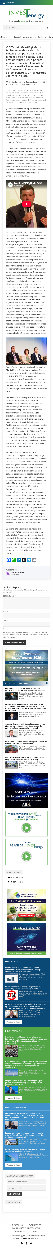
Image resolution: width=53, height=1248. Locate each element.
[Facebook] (26, 1243)
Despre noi (18, 1225)
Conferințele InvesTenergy (26, 1228)
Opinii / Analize (19, 84)
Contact (34, 1231)
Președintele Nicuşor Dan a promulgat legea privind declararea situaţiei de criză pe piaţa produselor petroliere (23, 1083)
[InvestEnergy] (26, 14)
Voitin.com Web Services (31, 1238)
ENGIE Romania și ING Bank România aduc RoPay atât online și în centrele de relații (25, 1150)
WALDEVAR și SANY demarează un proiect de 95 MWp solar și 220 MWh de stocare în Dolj (24, 758)
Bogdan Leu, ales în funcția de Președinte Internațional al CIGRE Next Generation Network (25, 689)
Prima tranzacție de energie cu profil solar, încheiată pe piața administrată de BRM (23, 988)
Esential (36, 82)
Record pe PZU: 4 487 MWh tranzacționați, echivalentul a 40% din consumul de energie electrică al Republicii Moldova (23, 969)
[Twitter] (31, 1243)
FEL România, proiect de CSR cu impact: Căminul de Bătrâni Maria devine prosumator (26, 743)
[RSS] (22, 1243)
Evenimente (35, 1225)
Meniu (10, 2)
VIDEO (34, 84)
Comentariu (9, 596)
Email (6, 620)
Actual (20, 90)
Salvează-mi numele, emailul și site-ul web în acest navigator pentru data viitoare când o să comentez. (25, 635)
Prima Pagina (11, 90)
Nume (6, 611)
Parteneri (19, 1231)
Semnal (28, 84)
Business (29, 82)
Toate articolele (13, 1022)
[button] (4, 3)
